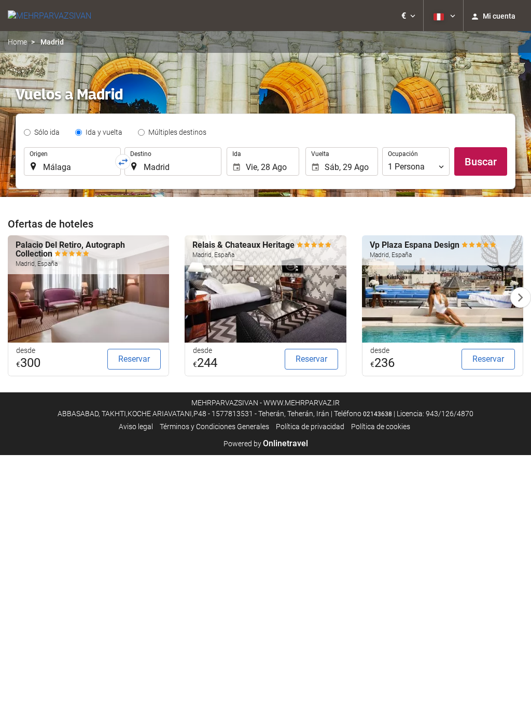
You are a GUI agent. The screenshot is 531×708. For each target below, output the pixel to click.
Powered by (265, 444)
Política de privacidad (310, 426)
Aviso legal (136, 426)
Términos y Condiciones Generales (214, 426)
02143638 (377, 414)
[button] (408, 15)
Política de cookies (380, 426)
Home (17, 42)
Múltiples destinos (177, 132)
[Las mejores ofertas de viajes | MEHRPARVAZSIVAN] (49, 15)
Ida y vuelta (104, 132)
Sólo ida (47, 132)
